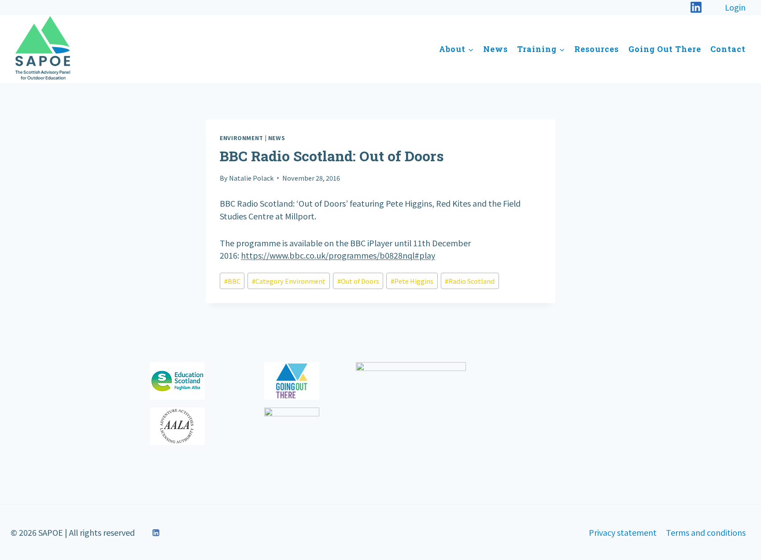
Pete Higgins (412, 281)
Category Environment (288, 281)
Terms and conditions (706, 532)
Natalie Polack (251, 177)
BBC (232, 281)
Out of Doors (358, 281)
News (495, 49)
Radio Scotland (470, 281)
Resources (596, 49)
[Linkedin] (156, 533)
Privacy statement (623, 532)
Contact (728, 49)
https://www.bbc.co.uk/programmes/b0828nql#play (338, 255)
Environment (241, 138)
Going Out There (664, 49)
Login (735, 7)
